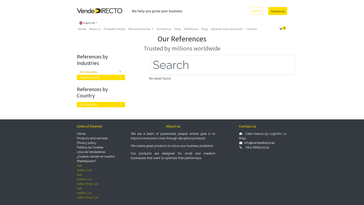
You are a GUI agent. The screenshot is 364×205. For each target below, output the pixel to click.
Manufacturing (100, 77)
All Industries (100, 72)
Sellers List (84, 170)
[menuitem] (82, 29)
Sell (79, 165)
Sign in (257, 11)
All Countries (100, 104)
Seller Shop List (88, 184)
